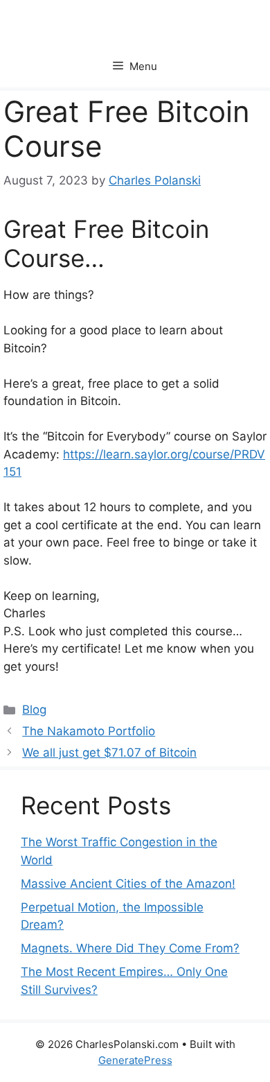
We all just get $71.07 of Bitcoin (109, 752)
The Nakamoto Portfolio (88, 731)
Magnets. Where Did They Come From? (130, 948)
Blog (34, 709)
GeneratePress (135, 1060)
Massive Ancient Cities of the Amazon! (128, 884)
